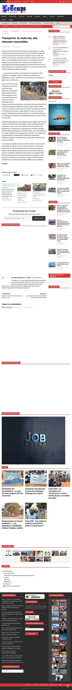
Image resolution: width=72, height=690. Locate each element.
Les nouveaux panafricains (60, 48)
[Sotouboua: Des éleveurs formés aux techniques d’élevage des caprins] (36, 478)
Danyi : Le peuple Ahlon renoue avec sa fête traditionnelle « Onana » (63, 165)
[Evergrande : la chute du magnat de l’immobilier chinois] (63, 619)
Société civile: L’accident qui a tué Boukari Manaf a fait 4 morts (39, 194)
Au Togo (21, 16)
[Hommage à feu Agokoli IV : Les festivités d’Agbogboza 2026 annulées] (52, 177)
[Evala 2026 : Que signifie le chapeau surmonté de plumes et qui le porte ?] (36, 511)
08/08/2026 (61, 181)
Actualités (12, 16)
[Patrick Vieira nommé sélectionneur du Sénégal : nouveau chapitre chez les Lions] (55, 637)
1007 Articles (37, 278)
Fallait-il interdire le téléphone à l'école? (59, 37)
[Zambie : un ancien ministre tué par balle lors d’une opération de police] (52, 251)
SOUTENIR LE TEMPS (49, 23)
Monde (60, 685)
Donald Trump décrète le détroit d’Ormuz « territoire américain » (12, 643)
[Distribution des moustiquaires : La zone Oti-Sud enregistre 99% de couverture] (12, 478)
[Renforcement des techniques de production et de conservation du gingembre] (24, 559)
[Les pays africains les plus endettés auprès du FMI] (52, 264)
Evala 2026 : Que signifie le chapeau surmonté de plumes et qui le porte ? (35, 523)
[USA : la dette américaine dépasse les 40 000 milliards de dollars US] (63, 614)
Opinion (37, 16)
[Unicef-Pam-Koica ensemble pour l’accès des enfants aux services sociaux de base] (24, 553)
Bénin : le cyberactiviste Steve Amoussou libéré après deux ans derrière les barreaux (63, 223)
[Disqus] (24, 334)
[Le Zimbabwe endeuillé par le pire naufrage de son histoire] (55, 654)
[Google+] (63, 1)
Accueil (3, 16)
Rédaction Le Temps (60, 43)
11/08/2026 (61, 157)
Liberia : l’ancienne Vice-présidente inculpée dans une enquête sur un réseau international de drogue (63, 208)
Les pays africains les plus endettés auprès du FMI (63, 264)
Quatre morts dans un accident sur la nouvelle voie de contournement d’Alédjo (23, 195)
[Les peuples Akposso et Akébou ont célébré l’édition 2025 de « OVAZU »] (39, 553)
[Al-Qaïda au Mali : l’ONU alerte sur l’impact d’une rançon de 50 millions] (63, 654)
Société (52, 16)
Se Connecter (5, 23)
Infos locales (44, 685)
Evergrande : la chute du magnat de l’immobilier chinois (11, 638)
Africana (53, 202)
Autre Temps (54, 133)
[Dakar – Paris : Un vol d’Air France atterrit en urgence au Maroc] (55, 619)
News (8, 1)
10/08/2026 (61, 168)
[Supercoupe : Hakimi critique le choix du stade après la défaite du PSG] (55, 648)
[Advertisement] (36, 538)
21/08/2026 (61, 213)
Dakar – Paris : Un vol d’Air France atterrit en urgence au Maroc (10, 633)
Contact (25, 1)
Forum (32, 1)
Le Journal (17, 1)
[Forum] (70, 1)
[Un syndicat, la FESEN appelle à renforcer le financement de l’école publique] (52, 190)
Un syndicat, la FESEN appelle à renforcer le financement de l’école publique (63, 190)
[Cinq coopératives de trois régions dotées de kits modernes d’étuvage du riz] (63, 553)
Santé (45, 16)
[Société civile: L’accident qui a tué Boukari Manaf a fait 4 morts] (39, 187)
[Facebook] (67, 1)
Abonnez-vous (38, 218)
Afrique (29, 16)
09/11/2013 (7, 47)
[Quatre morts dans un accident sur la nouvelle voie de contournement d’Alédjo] (24, 187)
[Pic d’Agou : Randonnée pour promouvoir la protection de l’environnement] (52, 152)
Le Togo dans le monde (59, 59)
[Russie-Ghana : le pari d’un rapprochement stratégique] (55, 631)
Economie (60, 16)
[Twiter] (60, 1)
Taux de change (52, 101)
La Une (3, 1)
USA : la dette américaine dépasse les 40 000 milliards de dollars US (12, 629)
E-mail (51, 75)
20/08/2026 (61, 267)
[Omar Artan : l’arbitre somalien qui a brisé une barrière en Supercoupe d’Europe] (55, 666)
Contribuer (23, 23)
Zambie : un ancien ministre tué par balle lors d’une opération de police (63, 252)
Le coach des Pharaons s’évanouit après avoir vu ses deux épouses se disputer (12, 657)
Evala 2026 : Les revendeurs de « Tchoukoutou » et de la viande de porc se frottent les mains (59, 493)
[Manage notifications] (67, 686)
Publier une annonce (35, 23)
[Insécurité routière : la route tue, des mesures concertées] (9, 192)
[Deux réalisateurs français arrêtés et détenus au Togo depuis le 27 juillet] (52, 139)
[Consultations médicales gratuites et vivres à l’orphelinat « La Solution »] (16, 553)
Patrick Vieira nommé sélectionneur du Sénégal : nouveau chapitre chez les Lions (12, 661)
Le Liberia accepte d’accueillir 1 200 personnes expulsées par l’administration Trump (63, 237)
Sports (3, 20)
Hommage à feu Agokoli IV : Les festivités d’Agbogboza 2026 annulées (63, 177)
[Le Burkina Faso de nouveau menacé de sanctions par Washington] (55, 660)
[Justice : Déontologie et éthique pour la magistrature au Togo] (8, 553)
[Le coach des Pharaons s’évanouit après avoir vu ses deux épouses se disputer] (63, 631)
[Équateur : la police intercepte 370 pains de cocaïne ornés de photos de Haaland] (63, 672)
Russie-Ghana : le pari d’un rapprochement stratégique (9, 652)
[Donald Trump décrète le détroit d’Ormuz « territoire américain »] (55, 625)
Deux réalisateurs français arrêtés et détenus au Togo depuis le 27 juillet (63, 140)
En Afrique (53, 685)
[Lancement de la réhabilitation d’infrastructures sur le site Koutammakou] (55, 553)
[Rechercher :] (61, 26)
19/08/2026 (61, 144)
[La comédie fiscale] (47, 559)
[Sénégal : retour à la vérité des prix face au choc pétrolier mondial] (63, 660)
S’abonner (14, 23)
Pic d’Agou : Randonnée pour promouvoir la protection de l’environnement (63, 153)
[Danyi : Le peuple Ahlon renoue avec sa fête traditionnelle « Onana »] (52, 165)
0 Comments (16, 47)
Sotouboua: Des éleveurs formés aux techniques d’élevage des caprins (35, 491)
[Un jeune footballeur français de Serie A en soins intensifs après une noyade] (63, 643)
